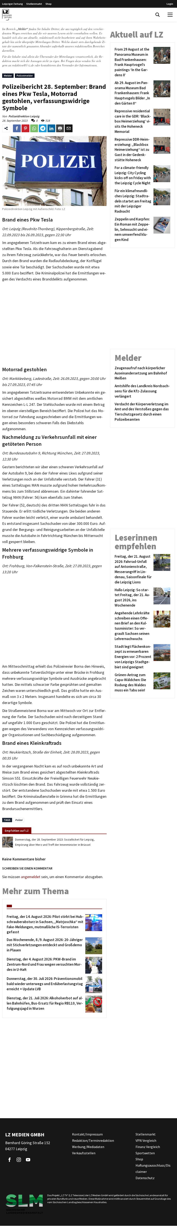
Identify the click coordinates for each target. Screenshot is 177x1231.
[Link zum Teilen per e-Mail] (69, 128)
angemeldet (30, 876)
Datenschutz (145, 1178)
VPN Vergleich (146, 1140)
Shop (49, 3)
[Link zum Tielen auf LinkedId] (51, 128)
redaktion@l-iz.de (23, 65)
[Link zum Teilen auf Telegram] (43, 128)
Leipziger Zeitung (12, 3)
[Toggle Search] (157, 14)
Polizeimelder (25, 75)
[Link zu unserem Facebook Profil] (9, 1159)
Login (170, 3)
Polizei (18, 820)
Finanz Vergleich (148, 1147)
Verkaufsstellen (83, 1153)
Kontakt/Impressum (87, 1134)
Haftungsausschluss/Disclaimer (153, 1168)
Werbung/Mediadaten (88, 1147)
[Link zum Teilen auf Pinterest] (25, 128)
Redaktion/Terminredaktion (93, 1140)
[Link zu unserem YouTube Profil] (28, 1159)
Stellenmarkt (34, 3)
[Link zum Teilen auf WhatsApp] (34, 128)
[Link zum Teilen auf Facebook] (17, 128)
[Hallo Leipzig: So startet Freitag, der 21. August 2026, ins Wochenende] (161, 598)
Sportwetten (145, 1153)
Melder (8, 75)
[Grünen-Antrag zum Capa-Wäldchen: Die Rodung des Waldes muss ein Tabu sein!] (161, 682)
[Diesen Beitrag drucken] (60, 128)
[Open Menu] (170, 15)
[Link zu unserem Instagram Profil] (18, 1159)
